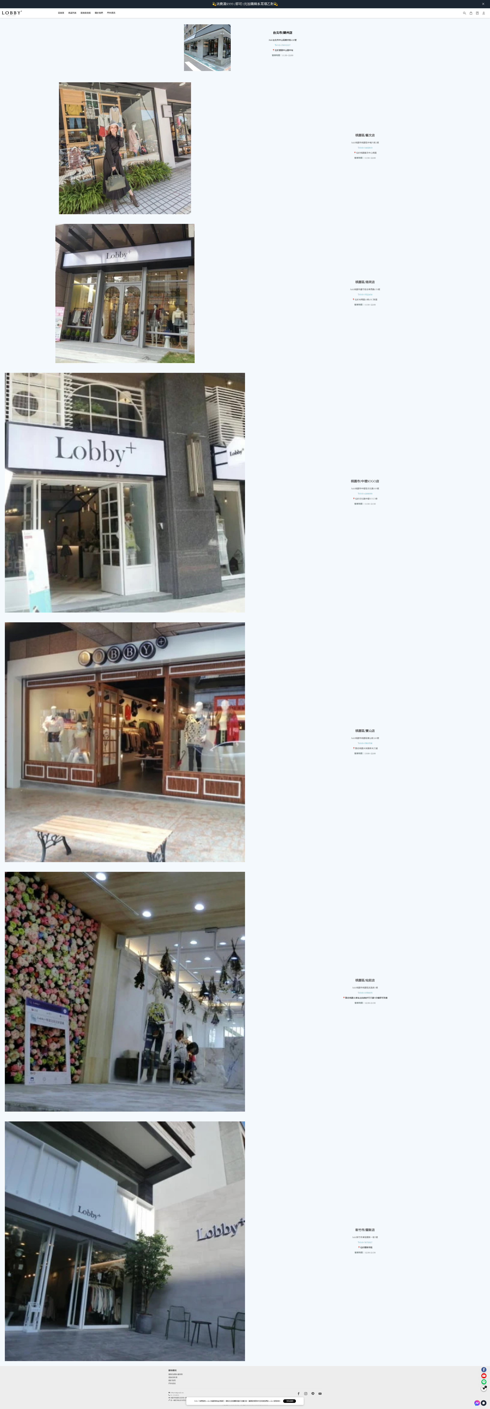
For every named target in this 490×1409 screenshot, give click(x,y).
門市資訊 (172, 1384)
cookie (208, 1401)
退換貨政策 (172, 1378)
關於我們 (172, 1381)
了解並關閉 (289, 1401)
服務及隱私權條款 (175, 1374)
